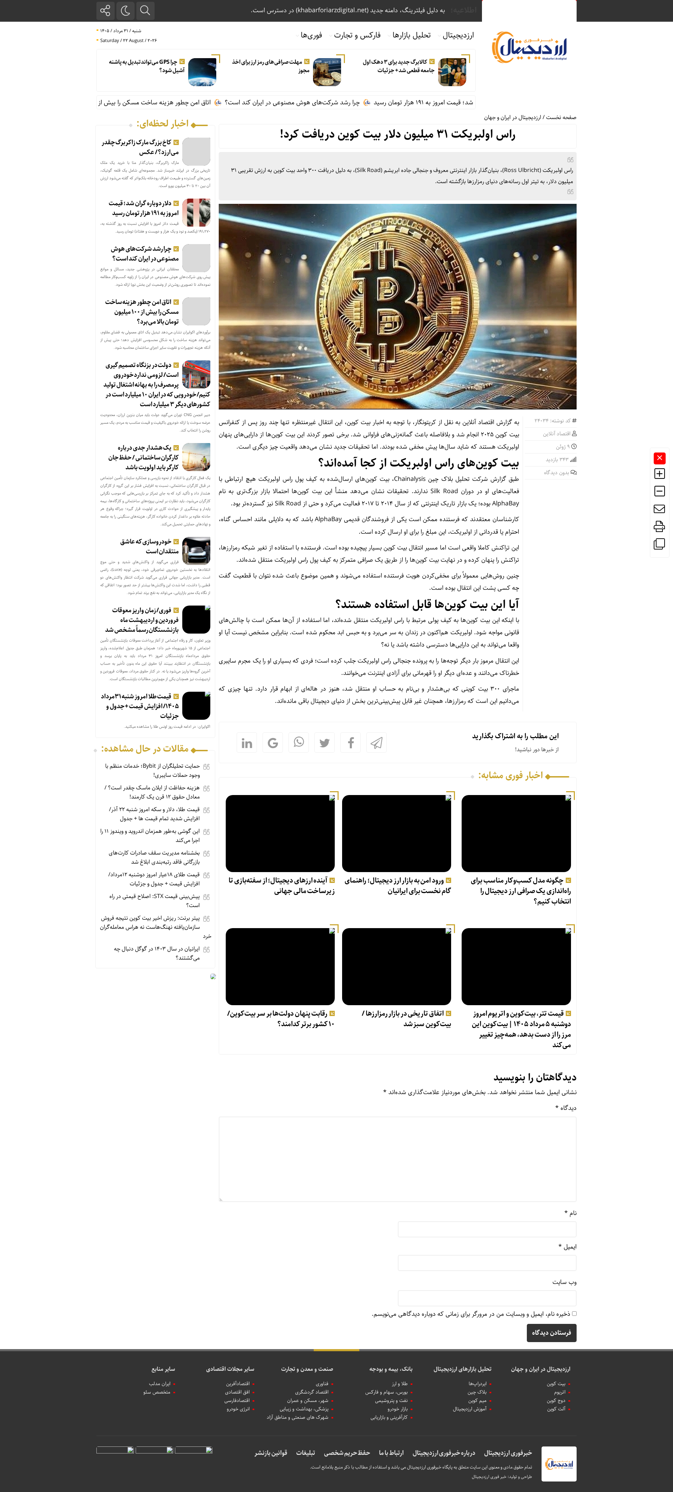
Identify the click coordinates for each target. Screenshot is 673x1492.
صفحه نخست (561, 117)
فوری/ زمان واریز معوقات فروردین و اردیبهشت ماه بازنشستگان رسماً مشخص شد (142, 620)
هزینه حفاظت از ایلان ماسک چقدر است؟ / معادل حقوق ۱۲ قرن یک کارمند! (152, 792)
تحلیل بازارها (412, 35)
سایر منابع (163, 1369)
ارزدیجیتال (458, 35)
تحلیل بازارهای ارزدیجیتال (462, 1369)
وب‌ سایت (564, 1282)
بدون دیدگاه (556, 472)
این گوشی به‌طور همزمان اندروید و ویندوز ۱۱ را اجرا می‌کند (150, 836)
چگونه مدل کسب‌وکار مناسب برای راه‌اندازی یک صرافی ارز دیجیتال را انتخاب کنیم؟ (521, 891)
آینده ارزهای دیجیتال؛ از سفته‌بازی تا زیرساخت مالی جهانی (282, 886)
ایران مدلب (159, 1384)
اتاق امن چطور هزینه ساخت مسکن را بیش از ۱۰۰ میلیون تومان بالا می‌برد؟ (162, 102)
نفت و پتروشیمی (391, 1400)
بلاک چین (477, 1392)
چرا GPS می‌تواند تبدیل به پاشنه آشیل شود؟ (146, 66)
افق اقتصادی (237, 1392)
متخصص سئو (156, 1392)
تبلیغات (305, 1453)
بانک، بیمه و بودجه (391, 1369)
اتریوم (559, 1392)
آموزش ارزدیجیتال (470, 1409)
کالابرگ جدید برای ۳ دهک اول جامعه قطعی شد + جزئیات (398, 66)
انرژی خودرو (238, 1409)
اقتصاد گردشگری (311, 1392)
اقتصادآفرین (238, 1384)
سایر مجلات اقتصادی (230, 1369)
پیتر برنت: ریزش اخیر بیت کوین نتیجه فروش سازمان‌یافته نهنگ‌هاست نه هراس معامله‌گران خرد (155, 927)
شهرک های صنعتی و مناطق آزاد (297, 1417)
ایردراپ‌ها (478, 1384)
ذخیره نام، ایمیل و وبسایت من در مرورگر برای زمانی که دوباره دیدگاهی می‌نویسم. (471, 1314)
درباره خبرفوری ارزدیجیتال (444, 1453)
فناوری (322, 1384)
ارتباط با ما (391, 1453)
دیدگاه (566, 1108)
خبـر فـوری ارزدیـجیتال (489, 1476)
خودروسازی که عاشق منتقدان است (149, 546)
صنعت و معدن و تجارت (307, 1369)
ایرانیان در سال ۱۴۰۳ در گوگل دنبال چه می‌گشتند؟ (157, 953)
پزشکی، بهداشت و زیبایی (304, 1409)
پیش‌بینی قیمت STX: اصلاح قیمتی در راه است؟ (154, 901)
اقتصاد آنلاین (557, 433)
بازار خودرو (398, 1409)
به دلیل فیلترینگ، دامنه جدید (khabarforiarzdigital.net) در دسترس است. (348, 10)
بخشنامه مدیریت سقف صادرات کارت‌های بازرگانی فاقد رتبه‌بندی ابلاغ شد (154, 857)
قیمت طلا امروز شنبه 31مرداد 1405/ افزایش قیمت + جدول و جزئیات (140, 706)
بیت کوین (556, 1384)
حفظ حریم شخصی (347, 1453)
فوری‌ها (311, 35)
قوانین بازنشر (270, 1453)
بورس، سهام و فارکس (386, 1392)
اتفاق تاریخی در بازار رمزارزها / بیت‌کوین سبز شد (406, 1019)
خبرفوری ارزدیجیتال (508, 1453)
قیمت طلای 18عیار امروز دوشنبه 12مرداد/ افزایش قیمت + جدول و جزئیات (154, 879)
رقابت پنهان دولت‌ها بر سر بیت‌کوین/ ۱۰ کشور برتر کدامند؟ (281, 1019)
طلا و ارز (400, 1384)
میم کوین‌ (477, 1400)
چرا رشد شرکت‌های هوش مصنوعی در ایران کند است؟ (336, 102)
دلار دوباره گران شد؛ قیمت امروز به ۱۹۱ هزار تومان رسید (144, 208)
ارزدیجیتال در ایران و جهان (512, 117)
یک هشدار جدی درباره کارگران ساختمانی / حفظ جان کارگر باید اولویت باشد (143, 457)
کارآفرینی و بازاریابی (389, 1417)
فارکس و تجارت (357, 35)
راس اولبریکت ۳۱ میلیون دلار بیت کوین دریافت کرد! (398, 134)
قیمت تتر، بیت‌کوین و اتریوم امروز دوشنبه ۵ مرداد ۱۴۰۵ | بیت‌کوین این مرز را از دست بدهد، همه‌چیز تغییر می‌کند (521, 1029)
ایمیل (567, 1247)
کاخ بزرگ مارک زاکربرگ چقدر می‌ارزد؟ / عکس (140, 147)
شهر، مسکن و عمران (307, 1400)
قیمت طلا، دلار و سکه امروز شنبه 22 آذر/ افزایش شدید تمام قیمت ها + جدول (154, 814)
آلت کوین (556, 1409)
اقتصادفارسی (237, 1400)
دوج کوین (556, 1400)
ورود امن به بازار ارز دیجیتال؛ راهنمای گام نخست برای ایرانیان (398, 886)
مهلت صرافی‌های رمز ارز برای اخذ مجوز (271, 66)
